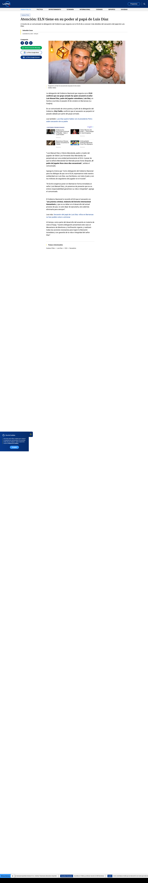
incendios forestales (42, 876)
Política (40, 9)
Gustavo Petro (50, 248)
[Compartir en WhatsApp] (31, 43)
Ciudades (99, 9)
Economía (70, 9)
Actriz (85, 876)
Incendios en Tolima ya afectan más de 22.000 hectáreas (65, 876)
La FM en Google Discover (33, 57)
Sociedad (124, 9)
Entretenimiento (55, 9)
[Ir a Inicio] (6, 3)
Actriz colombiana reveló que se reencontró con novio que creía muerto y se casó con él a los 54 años (115, 876)
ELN (66, 248)
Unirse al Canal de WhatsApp (32, 47)
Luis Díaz (60, 248)
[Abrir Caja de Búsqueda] (144, 4)
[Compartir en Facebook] (22, 43)
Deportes (111, 9)
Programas (133, 4)
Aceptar (14, 447)
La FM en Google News (32, 52)
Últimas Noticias (5, 876)
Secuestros (72, 248)
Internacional (85, 9)
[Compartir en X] (26, 43)
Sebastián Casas (28, 30)
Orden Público (26, 9)
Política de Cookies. (13, 443)
